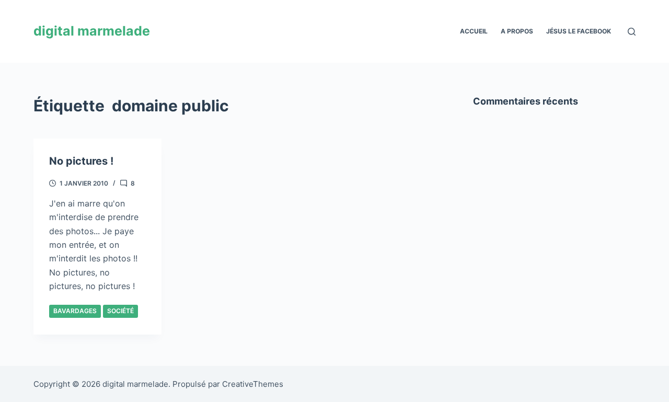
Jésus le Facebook (578, 31)
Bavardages (75, 311)
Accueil (474, 31)
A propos (517, 31)
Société (120, 311)
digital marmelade (91, 31)
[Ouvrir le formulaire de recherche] (632, 32)
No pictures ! (81, 161)
